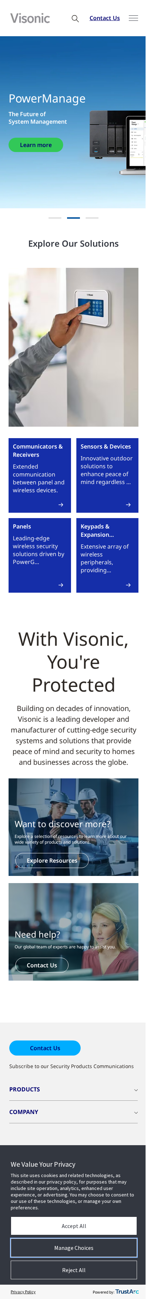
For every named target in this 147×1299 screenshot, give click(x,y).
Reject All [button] (74, 1270)
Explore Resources (52, 860)
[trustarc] (127, 1292)
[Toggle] (133, 18)
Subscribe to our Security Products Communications (71, 1066)
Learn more (36, 145)
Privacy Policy (23, 1291)
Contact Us (105, 18)
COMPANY (23, 1112)
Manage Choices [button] (73, 1247)
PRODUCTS (24, 1089)
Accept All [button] (74, 1225)
